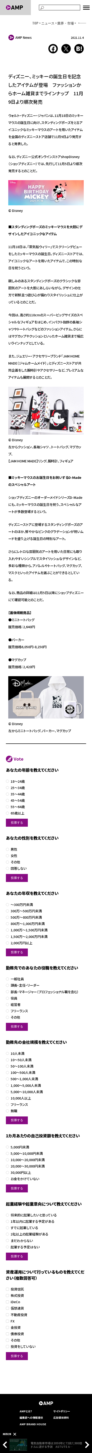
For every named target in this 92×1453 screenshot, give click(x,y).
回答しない (18, 868)
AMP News (23, 37)
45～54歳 (18, 800)
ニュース (47, 22)
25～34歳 (18, 788)
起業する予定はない (25, 1247)
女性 (14, 856)
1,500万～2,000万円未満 (29, 936)
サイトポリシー (61, 1411)
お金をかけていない (25, 1179)
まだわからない (22, 1241)
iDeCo (15, 1302)
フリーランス (19, 1011)
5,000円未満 (20, 1147)
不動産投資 (19, 1315)
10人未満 (17, 1053)
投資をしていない (23, 1346)
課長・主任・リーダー (25, 985)
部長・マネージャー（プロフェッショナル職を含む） (45, 992)
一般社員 (17, 979)
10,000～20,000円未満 (28, 1160)
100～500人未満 (23, 1072)
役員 (14, 998)
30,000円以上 (21, 1172)
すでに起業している (24, 1228)
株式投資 (17, 1295)
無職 (14, 1111)
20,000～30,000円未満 (28, 1166)
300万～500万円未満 (26, 911)
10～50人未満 (21, 1060)
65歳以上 (17, 813)
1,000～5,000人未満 (26, 1085)
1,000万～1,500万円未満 (29, 930)
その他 (15, 862)
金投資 (16, 1327)
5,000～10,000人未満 (27, 1092)
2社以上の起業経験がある (29, 1234)
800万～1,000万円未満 (28, 923)
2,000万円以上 (21, 943)
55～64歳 (18, 807)
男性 (14, 849)
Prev (6, 1444)
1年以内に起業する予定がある (32, 1221)
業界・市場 (65, 22)
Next (86, 1444)
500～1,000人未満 (24, 1079)
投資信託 (17, 1289)
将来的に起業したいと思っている (34, 1215)
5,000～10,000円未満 (27, 1153)
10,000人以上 (21, 1098)
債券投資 (17, 1334)
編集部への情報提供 (31, 1417)
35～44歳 (18, 794)
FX (13, 1321)
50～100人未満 (22, 1066)
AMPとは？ (26, 1411)
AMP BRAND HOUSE (33, 1424)
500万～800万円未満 (26, 917)
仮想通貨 (17, 1308)
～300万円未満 (22, 904)
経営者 (16, 1004)
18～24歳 (18, 781)
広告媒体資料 (61, 1417)
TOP (35, 22)
